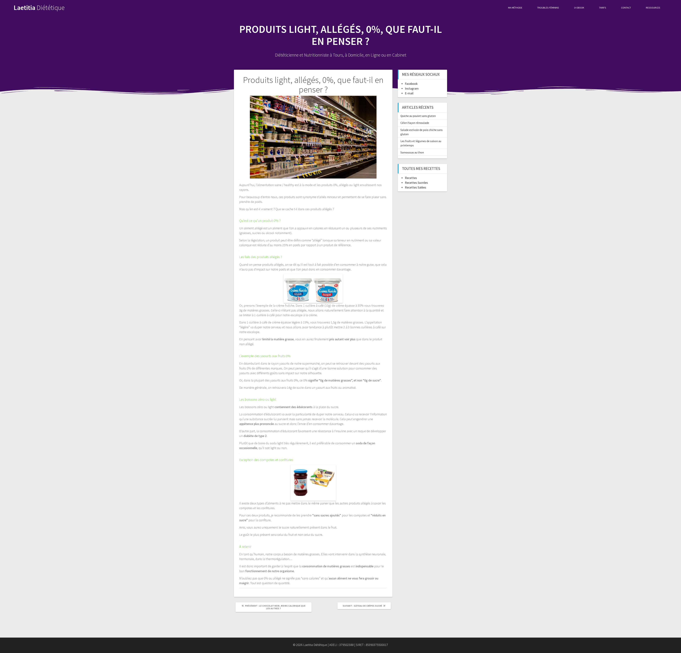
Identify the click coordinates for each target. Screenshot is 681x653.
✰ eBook (579, 7)
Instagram (412, 88)
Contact (626, 7)
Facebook (411, 84)
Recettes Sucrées (416, 183)
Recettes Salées (415, 187)
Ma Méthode (515, 7)
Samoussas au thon (412, 152)
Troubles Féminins (548, 7)
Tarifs (602, 7)
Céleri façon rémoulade (414, 122)
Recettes (411, 178)
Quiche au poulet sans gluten (418, 116)
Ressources (653, 7)
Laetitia (39, 7)
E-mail (409, 93)
